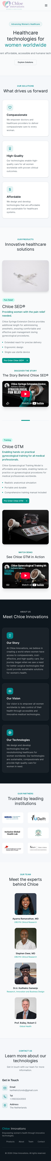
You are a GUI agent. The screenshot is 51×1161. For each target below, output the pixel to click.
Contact (41, 1141)
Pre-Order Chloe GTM (13, 501)
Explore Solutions (25, 62)
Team (30, 1141)
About (21, 1141)
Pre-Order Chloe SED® (14, 360)
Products (10, 1141)
